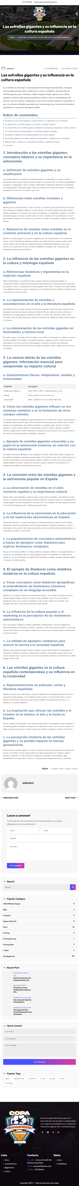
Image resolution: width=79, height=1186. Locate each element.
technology (9, 1083)
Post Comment (15, 866)
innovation (32, 1079)
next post (70, 798)
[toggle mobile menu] (2, 14)
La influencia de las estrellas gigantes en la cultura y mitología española (30, 124)
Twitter (61, 769)
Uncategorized (38, 956)
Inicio (7, 1160)
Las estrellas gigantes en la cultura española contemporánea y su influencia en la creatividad (37, 138)
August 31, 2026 (71, 68)
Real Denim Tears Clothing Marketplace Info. (22, 990)
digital (7, 1079)
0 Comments (52, 68)
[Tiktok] (58, 1132)
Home (12, 37)
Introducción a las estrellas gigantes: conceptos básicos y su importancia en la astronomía (36, 120)
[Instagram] (53, 1132)
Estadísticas (62, 1164)
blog (38, 909)
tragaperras (7, 554)
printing (52, 1079)
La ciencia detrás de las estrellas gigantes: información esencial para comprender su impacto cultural (40, 127)
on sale (42, 1079)
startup (61, 1079)
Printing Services (38, 938)
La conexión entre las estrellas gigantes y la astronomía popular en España (31, 131)
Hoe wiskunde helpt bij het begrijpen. (22, 1001)
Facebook (54, 769)
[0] (77, 14)
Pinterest (74, 769)
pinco (38, 927)
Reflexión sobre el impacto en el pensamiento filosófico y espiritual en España (32, 142)
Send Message (39, 1062)
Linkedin (68, 769)
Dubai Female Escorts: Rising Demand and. (22, 979)
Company (38, 915)
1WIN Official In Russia (38, 903)
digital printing (19, 1079)
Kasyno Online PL (38, 921)
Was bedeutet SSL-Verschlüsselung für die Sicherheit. (22, 1012)
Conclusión (9, 145)
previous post (10, 798)
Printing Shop (38, 944)
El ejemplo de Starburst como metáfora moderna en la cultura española (30, 135)
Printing (38, 933)
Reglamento (9, 1167)
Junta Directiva (11, 1164)
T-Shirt (38, 950)
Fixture (7, 1171)
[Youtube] (48, 1132)
